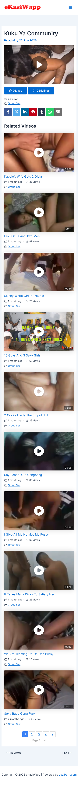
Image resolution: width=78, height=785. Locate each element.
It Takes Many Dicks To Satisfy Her (29, 594)
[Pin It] (33, 112)
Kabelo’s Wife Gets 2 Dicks (23, 176)
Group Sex (14, 103)
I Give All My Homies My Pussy (26, 534)
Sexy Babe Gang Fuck (19, 713)
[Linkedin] (25, 112)
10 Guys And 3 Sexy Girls (22, 355)
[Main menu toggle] (70, 7)
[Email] (58, 112)
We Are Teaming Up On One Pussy (28, 654)
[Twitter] (16, 112)
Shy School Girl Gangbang (23, 475)
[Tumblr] (41, 112)
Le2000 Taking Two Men (22, 236)
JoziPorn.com (68, 774)
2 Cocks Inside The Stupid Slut (26, 415)
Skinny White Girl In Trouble (24, 296)
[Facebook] (8, 112)
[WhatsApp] (50, 112)
